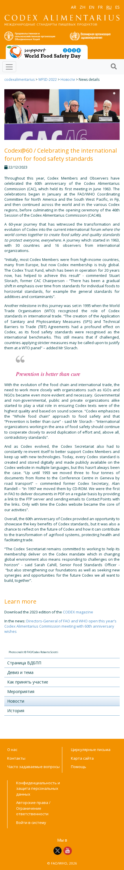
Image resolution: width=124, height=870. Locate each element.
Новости (68, 79)
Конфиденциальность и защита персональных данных (38, 788)
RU (109, 7)
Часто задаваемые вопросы (33, 766)
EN (91, 7)
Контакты (16, 758)
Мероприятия (20, 691)
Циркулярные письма (90, 749)
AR (73, 7)
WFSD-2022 (47, 79)
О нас (12, 749)
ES (117, 7)
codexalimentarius (19, 79)
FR (100, 7)
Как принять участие (27, 682)
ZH (82, 7)
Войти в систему (31, 822)
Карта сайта (82, 758)
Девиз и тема (20, 672)
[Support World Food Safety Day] (47, 51)
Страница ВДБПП (24, 663)
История (15, 710)
